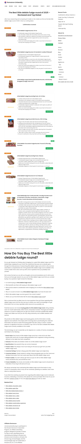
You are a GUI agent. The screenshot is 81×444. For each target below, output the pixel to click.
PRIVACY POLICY (63, 79)
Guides (24, 6)
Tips (60, 64)
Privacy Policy (62, 38)
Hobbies (61, 69)
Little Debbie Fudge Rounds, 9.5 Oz (27, 30)
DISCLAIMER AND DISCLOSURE (58, 6)
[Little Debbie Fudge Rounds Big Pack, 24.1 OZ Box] (11, 100)
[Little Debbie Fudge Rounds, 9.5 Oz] (11, 35)
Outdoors (61, 72)
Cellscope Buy (62, 28)
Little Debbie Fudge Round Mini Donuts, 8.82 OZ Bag (32, 119)
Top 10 (29, 6)
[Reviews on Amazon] (11, 107)
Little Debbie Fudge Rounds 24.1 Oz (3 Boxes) (30, 176)
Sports (60, 67)
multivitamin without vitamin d (66, 15)
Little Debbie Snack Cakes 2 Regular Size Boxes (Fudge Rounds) (33, 240)
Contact (60, 43)
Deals (20, 6)
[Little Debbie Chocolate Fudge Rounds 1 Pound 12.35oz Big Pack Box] (11, 144)
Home (6, 6)
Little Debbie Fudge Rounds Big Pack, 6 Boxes (30, 156)
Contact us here (14, 378)
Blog (16, 6)
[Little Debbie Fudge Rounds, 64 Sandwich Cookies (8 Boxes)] (11, 54)
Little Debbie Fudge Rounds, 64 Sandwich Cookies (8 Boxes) (34, 52)
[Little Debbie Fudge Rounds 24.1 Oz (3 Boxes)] (11, 177)
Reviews (11, 6)
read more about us (30, 378)
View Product (49, 44)
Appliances (61, 62)
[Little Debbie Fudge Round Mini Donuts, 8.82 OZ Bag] (11, 123)
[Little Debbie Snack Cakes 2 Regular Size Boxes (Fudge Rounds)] (11, 240)
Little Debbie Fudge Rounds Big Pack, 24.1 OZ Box (31, 96)
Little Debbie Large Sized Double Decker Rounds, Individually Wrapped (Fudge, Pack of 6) (34, 80)
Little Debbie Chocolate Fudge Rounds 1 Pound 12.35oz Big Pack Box (34, 144)
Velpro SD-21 (61, 21)
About (59, 40)
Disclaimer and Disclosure (65, 35)
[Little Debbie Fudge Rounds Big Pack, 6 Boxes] (11, 160)
